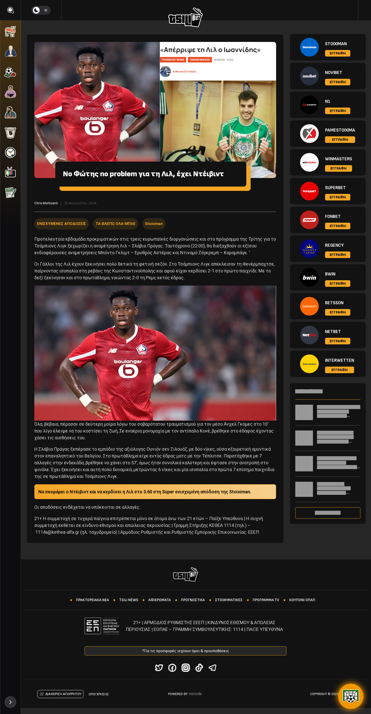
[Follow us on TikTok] (199, 667)
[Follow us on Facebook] (172, 667)
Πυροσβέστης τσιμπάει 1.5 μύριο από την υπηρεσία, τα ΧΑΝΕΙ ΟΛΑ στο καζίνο (337, 465)
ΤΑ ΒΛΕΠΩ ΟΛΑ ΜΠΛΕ (116, 223)
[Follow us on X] (159, 667)
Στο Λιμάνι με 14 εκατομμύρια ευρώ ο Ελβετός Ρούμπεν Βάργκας (334, 490)
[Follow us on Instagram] (185, 667)
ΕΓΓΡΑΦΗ (338, 53)
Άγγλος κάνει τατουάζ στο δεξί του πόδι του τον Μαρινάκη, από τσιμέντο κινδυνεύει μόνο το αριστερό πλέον (338, 441)
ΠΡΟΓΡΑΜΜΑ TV (266, 600)
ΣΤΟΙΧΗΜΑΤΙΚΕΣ (229, 600)
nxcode (195, 693)
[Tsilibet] (185, 18)
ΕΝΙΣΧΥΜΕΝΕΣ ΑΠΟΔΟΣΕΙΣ (61, 223)
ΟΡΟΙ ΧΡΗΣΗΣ (99, 694)
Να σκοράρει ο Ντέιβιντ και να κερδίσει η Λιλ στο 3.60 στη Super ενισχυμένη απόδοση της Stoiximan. (144, 491)
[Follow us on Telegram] (212, 667)
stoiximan (154, 223)
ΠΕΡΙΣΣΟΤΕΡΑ (328, 513)
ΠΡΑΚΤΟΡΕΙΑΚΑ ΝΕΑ (92, 600)
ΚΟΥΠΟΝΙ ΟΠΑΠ (302, 600)
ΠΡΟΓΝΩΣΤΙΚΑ (193, 600)
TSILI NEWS (128, 600)
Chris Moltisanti (46, 203)
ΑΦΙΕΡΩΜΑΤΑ (159, 600)
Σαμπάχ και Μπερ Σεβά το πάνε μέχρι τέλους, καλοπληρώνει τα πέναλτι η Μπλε (338, 413)
